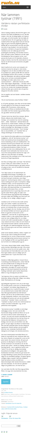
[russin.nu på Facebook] (2, 431)
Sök (19, 426)
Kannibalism (9, 403)
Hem (4, 7)
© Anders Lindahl (6, 374)
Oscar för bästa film (16, 403)
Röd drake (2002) (12, 409)
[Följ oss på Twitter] (4, 431)
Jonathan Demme (8, 392)
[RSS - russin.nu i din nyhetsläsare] (6, 431)
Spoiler (6, 381)
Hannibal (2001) (11, 407)
